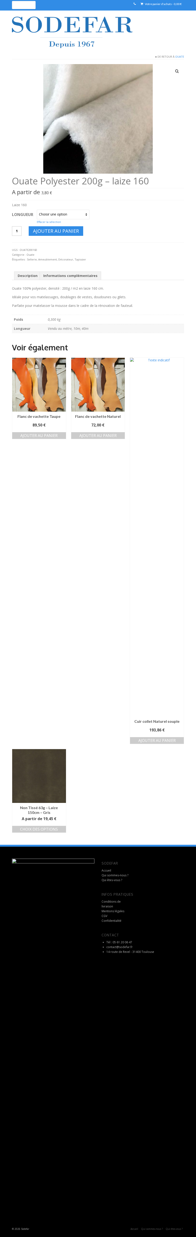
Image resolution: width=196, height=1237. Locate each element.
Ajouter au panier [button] (39, 435)
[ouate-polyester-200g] (98, 118)
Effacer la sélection (49, 222)
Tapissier (80, 259)
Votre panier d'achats (163, 4)
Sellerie (32, 259)
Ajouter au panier (56, 231)
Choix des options (39, 829)
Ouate (179, 56)
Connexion (78, 5)
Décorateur (65, 259)
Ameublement (47, 259)
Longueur (22, 214)
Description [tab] (28, 275)
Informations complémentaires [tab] (70, 275)
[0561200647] (134, 4)
